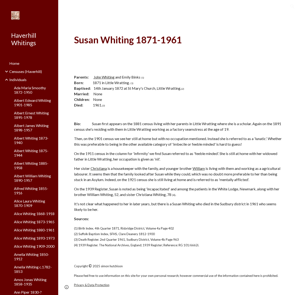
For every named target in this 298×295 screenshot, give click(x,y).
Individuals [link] (18, 79)
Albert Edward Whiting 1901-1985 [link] (32, 102)
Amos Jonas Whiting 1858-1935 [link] (30, 281)
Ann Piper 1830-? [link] (28, 292)
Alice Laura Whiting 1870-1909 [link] (29, 203)
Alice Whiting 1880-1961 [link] (34, 230)
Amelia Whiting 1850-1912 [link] (31, 256)
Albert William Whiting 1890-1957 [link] (32, 178)
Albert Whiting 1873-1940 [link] (31, 140)
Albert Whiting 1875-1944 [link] (31, 152)
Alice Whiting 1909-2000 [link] (34, 246)
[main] (178, 40)
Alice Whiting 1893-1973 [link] (34, 238)
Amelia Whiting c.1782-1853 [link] (33, 269)
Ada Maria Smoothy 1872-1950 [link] (30, 90)
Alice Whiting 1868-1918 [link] (34, 213)
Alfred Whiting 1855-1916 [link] (31, 190)
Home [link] (14, 63)
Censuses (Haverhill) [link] (25, 71)
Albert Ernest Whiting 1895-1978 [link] (31, 115)
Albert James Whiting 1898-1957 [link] (31, 127)
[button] (292, 6)
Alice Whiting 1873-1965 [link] (34, 222)
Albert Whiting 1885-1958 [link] (31, 165)
